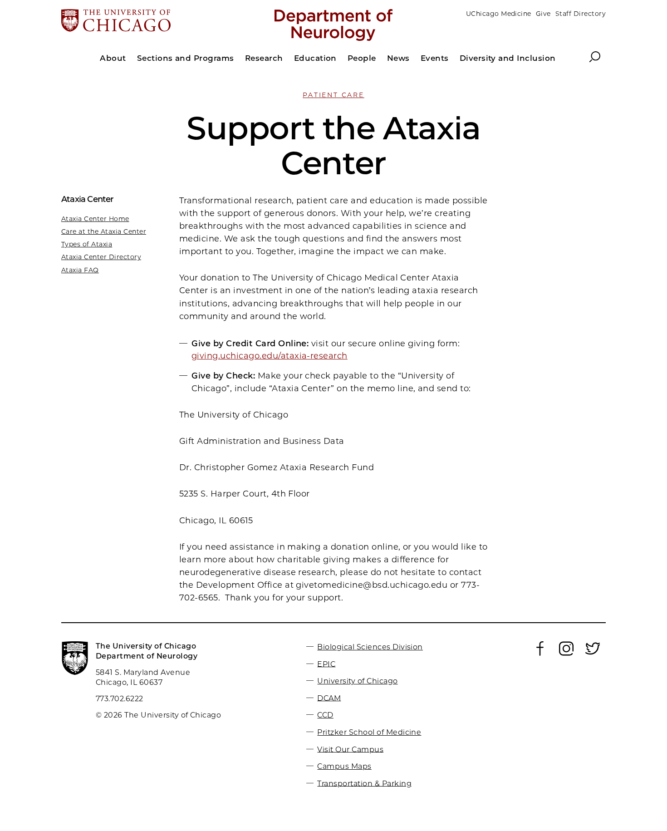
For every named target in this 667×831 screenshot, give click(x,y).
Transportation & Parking (364, 783)
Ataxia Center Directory (101, 257)
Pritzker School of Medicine (369, 732)
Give (543, 14)
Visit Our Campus (350, 749)
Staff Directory (580, 14)
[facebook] (540, 653)
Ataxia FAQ (80, 270)
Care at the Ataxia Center (103, 231)
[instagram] (566, 653)
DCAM (329, 697)
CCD (325, 715)
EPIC (326, 663)
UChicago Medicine (498, 14)
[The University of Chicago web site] (150, 21)
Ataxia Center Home (95, 219)
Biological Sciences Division (369, 647)
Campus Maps (344, 766)
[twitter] (592, 653)
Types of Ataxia (86, 244)
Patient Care (333, 95)
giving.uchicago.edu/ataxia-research (269, 356)
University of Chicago (357, 681)
